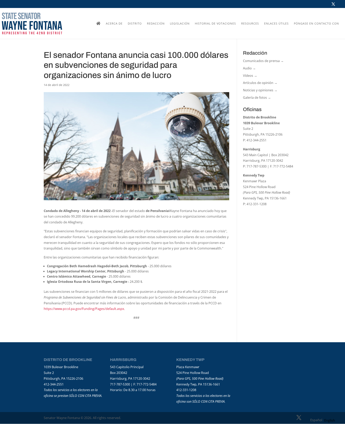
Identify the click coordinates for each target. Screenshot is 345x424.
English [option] (329, 420)
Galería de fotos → (257, 97)
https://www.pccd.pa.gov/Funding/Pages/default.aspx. (84, 309)
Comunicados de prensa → (263, 61)
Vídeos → (250, 75)
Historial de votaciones (215, 23)
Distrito (135, 23)
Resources (250, 23)
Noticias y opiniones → (260, 90)
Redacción (156, 23)
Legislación (180, 23)
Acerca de (114, 23)
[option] (329, 420)
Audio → (249, 68)
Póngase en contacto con (316, 23)
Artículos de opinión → (260, 83)
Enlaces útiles (276, 23)
